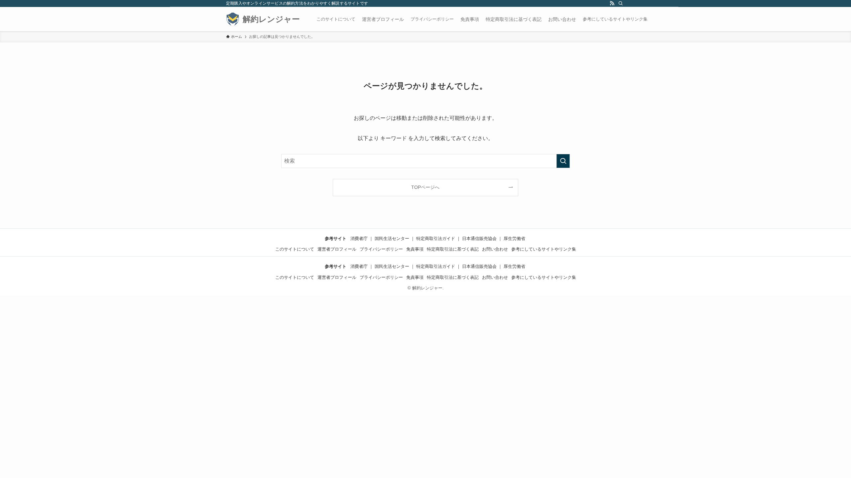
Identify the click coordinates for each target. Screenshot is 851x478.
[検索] (620, 3)
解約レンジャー (271, 19)
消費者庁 (359, 238)
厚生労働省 (514, 238)
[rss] (612, 3)
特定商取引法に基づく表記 (453, 249)
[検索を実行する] (563, 161)
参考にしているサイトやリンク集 (615, 19)
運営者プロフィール (336, 249)
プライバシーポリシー (432, 19)
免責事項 (415, 249)
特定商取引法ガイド (435, 238)
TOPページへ (425, 187)
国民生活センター (392, 238)
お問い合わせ (495, 249)
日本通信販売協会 (479, 238)
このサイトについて (335, 19)
